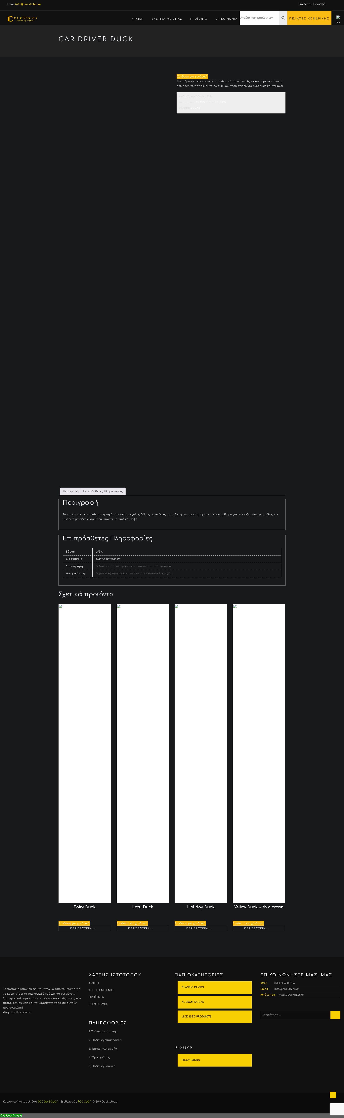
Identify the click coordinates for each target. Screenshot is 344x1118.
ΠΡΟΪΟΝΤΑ (198, 19)
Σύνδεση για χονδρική (192, 76)
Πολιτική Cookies (103, 1066)
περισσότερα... (82, 928)
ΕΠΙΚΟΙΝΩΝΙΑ (226, 19)
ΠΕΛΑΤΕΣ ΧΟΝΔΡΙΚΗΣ (309, 18)
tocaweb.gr (48, 1101)
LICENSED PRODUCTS (197, 1016)
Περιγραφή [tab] (71, 491)
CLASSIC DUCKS (239, 33)
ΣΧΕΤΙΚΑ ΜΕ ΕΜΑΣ (167, 19)
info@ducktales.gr (286, 989)
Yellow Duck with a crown (258, 907)
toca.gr (84, 1101)
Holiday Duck (200, 907)
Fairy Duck (84, 907)
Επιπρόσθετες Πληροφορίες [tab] (103, 491)
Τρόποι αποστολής (104, 1031)
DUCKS (216, 33)
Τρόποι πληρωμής (104, 1048)
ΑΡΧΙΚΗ (138, 19)
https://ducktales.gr (291, 994)
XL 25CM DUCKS (193, 1002)
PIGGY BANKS (191, 1060)
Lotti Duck (142, 907)
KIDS (223, 102)
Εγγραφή (319, 4)
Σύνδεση (304, 4)
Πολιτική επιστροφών (107, 1040)
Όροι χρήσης (101, 1057)
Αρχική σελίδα (195, 33)
